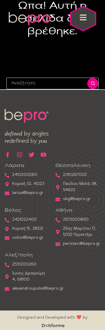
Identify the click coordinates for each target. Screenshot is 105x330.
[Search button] (92, 83)
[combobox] (47, 83)
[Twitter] (31, 155)
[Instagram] (19, 155)
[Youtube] (43, 155)
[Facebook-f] (7, 155)
